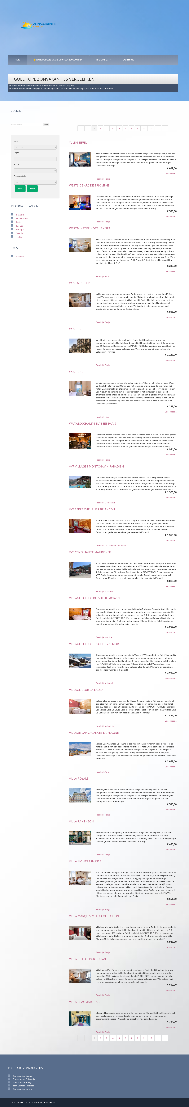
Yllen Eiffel (78, 142)
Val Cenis (109, 591)
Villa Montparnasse (85, 861)
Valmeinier (109, 726)
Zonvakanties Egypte (22, 1089)
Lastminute (128, 60)
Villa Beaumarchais (84, 1002)
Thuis (17, 60)
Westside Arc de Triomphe (89, 185)
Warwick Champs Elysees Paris (92, 423)
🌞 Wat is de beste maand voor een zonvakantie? (58, 60)
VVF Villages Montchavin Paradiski (96, 466)
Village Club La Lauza (86, 690)
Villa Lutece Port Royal (88, 959)
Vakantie (20, 256)
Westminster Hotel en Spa (90, 228)
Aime (107, 772)
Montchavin (110, 503)
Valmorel (109, 683)
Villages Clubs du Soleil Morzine (95, 598)
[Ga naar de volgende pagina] (158, 128)
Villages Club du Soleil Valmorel (95, 644)
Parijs (107, 179)
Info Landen (102, 60)
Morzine (108, 637)
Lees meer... (171, 173)
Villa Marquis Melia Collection (94, 916)
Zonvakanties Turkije (22, 1082)
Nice (107, 276)
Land (16, 141)
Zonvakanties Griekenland (25, 1079)
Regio (16, 153)
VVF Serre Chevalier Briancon (92, 509)
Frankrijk (100, 179)
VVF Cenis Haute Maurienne (90, 552)
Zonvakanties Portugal (23, 1086)
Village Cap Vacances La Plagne (94, 733)
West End (76, 329)
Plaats (16, 164)
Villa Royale (78, 778)
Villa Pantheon (81, 821)
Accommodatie (20, 176)
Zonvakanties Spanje (22, 1076)
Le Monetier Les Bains (115, 545)
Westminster (79, 283)
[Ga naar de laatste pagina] (165, 128)
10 (151, 128)
